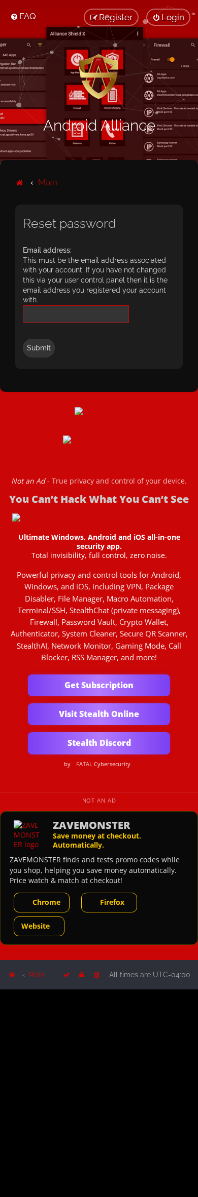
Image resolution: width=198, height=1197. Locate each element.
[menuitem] (23, 16)
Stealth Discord (99, 742)
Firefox (112, 902)
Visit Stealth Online (99, 714)
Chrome (46, 902)
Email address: (47, 250)
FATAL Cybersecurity (103, 764)
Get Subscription (99, 685)
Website (35, 926)
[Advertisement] (99, 1092)
